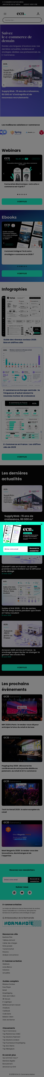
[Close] (41, 524)
